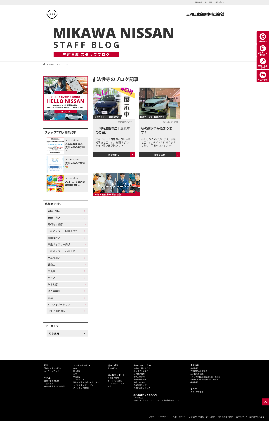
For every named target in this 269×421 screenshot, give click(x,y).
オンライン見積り (115, 380)
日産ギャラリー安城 (59, 244)
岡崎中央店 (54, 217)
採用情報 (198, 2)
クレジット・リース (116, 383)
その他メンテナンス (141, 387)
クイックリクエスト (81, 387)
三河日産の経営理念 (198, 371)
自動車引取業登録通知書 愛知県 (204, 379)
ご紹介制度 (138, 397)
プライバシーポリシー (158, 417)
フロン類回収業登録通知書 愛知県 (205, 376)
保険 (109, 386)
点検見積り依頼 (139, 385)
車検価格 (76, 371)
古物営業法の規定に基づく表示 (202, 417)
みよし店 (53, 284)
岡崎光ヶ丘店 (55, 224)
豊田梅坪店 (54, 238)
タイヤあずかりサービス (83, 385)
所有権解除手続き (225, 417)
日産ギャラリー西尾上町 (61, 251)
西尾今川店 (54, 258)
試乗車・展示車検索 (52, 368)
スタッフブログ (196, 392)
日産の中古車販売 (51, 380)
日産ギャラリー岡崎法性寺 (63, 231)
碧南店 (51, 264)
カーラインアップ (51, 371)
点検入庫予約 (139, 382)
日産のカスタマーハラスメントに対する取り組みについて (157, 400)
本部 (50, 298)
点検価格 (76, 376)
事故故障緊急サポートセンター (86, 382)
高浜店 (51, 271)
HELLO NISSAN (56, 311)
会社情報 (208, 2)
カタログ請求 (113, 378)
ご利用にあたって (178, 417)
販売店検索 (112, 368)
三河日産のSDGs (197, 373)
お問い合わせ (220, 2)
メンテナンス (78, 379)
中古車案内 (48, 383)
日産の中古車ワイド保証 (54, 386)
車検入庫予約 (139, 376)
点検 (75, 373)
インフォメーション (59, 304)
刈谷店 (51, 277)
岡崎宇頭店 (54, 211)
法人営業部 (54, 291)
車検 (75, 368)
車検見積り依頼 (139, 379)
